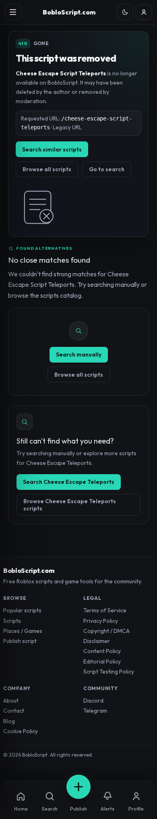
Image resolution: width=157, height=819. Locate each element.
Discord (93, 700)
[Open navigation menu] (13, 12)
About (11, 700)
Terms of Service (104, 610)
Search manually (78, 354)
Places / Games (22, 630)
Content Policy (102, 651)
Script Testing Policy (108, 671)
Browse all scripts (47, 169)
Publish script (20, 641)
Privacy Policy (100, 620)
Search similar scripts (52, 149)
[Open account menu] (144, 12)
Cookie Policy (20, 731)
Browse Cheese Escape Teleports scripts (69, 505)
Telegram (95, 710)
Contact (13, 710)
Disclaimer (96, 641)
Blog (9, 721)
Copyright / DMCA (106, 630)
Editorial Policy (102, 661)
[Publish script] (78, 787)
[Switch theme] (125, 12)
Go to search (106, 169)
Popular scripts (22, 610)
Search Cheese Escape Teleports (68, 481)
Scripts (12, 620)
